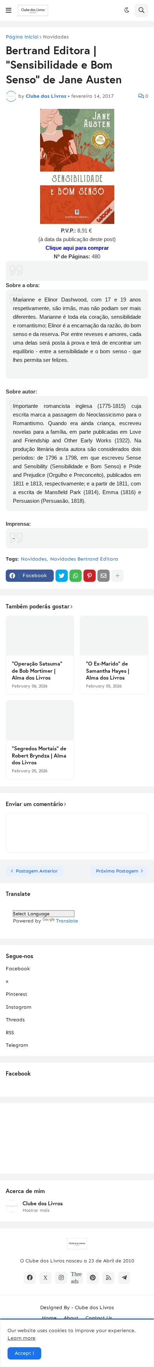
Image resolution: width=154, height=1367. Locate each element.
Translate (67, 921)
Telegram (17, 1045)
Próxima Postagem (117, 871)
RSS (10, 1033)
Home (49, 1318)
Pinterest (16, 994)
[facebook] (30, 1278)
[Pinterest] (89, 576)
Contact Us (99, 1318)
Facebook (18, 969)
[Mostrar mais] (117, 576)
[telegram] (124, 1278)
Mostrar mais (36, 1210)
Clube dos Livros (43, 1203)
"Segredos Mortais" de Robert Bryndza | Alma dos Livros (39, 755)
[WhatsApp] (75, 576)
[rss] (108, 1278)
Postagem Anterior (37, 871)
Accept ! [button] (24, 1353)
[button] (8, 10)
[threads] (77, 1278)
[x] (45, 1278)
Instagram (19, 1007)
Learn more (21, 1338)
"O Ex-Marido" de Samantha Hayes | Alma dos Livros (107, 670)
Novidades (56, 37)
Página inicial (22, 37)
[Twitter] (62, 576)
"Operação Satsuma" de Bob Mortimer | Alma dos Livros (37, 670)
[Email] (103, 576)
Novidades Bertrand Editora (84, 559)
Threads (15, 1020)
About (71, 1318)
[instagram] (61, 1278)
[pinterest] (93, 1278)
